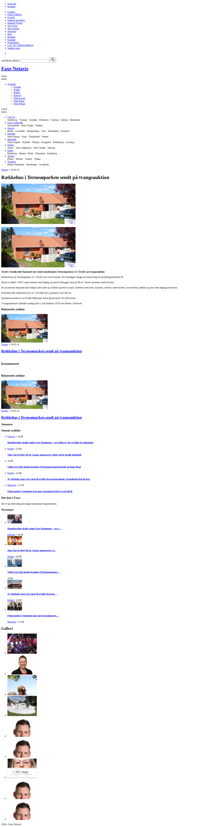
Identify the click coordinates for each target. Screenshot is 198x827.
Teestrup (11, 161)
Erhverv (18, 95)
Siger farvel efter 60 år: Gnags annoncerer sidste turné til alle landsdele (44, 454)
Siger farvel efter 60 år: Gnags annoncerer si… (31, 550)
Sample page (13, 48)
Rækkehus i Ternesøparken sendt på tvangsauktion (41, 351)
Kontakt (11, 6)
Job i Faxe (12, 25)
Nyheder (11, 84)
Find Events (19, 98)
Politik (17, 92)
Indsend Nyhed (14, 23)
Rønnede (11, 139)
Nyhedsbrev (13, 42)
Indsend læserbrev (16, 20)
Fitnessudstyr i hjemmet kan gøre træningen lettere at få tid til (39, 491)
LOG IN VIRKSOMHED (20, 45)
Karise (10, 145)
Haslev (10, 128)
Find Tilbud (19, 103)
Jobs (9, 34)
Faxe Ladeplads (15, 122)
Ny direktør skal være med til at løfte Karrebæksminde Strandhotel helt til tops (48, 479)
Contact (11, 12)
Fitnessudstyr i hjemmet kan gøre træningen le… (33, 615)
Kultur (17, 89)
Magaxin (11, 485)
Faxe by (11, 117)
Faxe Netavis (14, 68)
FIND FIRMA (14, 14)
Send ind (11, 3)
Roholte (11, 134)
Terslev (11, 156)
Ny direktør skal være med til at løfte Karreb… (32, 594)
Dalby (10, 150)
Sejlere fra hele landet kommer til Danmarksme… (33, 572)
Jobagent (11, 31)
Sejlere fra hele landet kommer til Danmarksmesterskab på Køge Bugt (44, 467)
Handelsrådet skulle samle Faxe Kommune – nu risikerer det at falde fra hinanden (50, 442)
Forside (11, 17)
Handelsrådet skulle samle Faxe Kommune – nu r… (34, 528)
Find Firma (19, 101)
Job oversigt (13, 28)
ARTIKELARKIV (10, 60)
